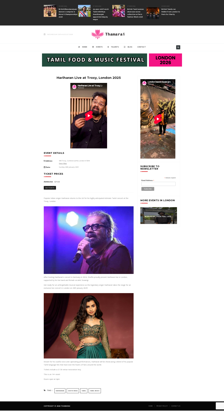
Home (151, 406)
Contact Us (175, 406)
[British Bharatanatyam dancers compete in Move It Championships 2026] (50, 11)
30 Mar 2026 (63, 6)
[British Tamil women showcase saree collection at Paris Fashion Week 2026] (118, 11)
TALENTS (114, 47)
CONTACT (141, 47)
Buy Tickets (50, 188)
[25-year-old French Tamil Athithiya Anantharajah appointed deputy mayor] (84, 11)
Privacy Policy (162, 406)
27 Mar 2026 (97, 6)
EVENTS (99, 47)
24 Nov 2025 (165, 6)
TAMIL (84, 391)
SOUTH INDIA (73, 391)
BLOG (129, 47)
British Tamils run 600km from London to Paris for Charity (170, 11)
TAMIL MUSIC (95, 391)
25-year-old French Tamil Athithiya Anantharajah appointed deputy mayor (101, 14)
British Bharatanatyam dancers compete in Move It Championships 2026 (68, 13)
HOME (84, 47)
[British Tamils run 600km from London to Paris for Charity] (153, 12)
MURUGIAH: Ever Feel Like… (159, 216)
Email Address (147, 180)
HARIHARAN (60, 391)
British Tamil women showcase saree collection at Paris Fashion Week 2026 (135, 13)
